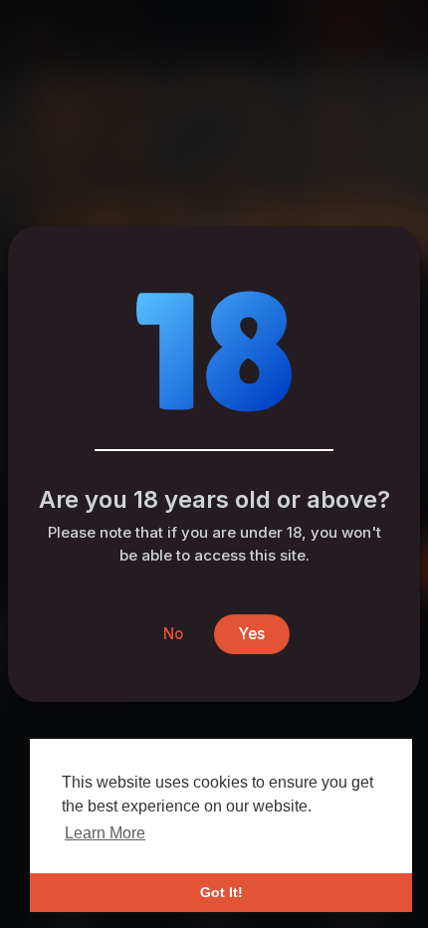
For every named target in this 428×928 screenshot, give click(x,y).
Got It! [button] (221, 892)
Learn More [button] (105, 832)
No (173, 633)
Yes (252, 633)
